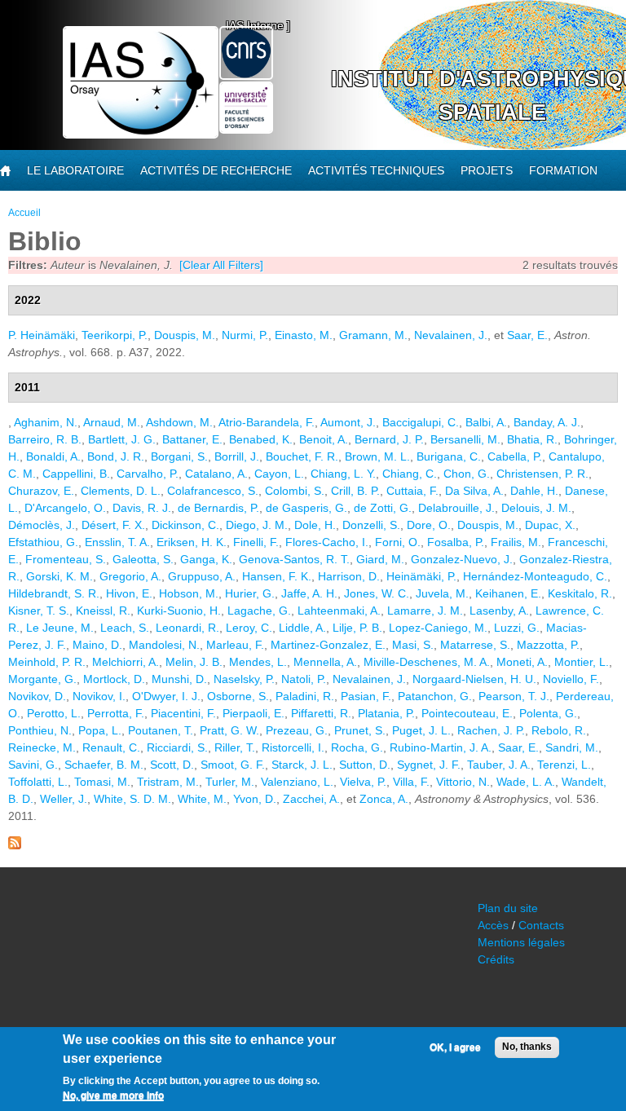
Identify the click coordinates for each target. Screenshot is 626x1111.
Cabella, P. (514, 456)
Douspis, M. (184, 335)
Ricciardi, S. (177, 747)
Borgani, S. (179, 456)
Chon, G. (466, 473)
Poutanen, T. (160, 730)
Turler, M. (229, 781)
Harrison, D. (349, 576)
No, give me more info (113, 1095)
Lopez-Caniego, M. (438, 627)
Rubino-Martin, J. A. (441, 747)
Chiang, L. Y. (343, 473)
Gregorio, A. (130, 576)
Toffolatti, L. (38, 781)
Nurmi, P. (245, 335)
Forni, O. (398, 542)
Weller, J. (63, 798)
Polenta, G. (548, 713)
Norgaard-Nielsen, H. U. (474, 679)
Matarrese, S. (475, 644)
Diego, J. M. (257, 524)
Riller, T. (234, 747)
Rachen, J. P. (491, 730)
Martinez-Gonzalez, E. (328, 644)
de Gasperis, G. (306, 507)
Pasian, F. (366, 696)
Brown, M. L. (377, 456)
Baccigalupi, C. (420, 422)
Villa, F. (411, 781)
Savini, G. (33, 764)
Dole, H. (315, 524)
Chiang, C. (409, 473)
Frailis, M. (516, 542)
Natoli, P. (303, 679)
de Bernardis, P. (218, 507)
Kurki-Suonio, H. (179, 610)
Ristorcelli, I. (293, 747)
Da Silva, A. (474, 490)
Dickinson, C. (185, 524)
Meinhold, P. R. (47, 661)
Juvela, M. (442, 593)
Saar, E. (527, 335)
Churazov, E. (41, 490)
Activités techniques (376, 170)
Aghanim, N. (45, 422)
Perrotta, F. (115, 713)
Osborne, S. (238, 696)
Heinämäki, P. (421, 576)
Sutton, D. (364, 764)
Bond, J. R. (115, 456)
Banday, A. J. (547, 422)
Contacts (541, 925)
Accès (493, 925)
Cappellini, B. (76, 473)
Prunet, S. (360, 730)
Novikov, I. (99, 696)
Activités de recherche (216, 170)
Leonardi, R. (187, 627)
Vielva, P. (363, 781)
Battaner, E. (192, 439)
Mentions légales (521, 942)
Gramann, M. (373, 335)
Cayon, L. (279, 473)
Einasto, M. (304, 335)
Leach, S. (124, 627)
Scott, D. (172, 764)
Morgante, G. (42, 679)
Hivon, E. (129, 593)
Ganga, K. (206, 559)
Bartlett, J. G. (122, 439)
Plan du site (508, 908)
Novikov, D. (37, 696)
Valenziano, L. (297, 781)
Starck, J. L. (302, 764)
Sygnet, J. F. (429, 764)
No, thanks (527, 1046)
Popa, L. (99, 730)
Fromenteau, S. (65, 559)
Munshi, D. (179, 679)
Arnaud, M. (111, 422)
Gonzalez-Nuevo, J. (462, 559)
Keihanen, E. (508, 593)
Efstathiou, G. (43, 542)
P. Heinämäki (41, 335)
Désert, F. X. (113, 524)
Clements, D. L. (121, 490)
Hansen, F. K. (276, 576)
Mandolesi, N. (164, 644)
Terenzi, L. (564, 764)
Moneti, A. (522, 661)
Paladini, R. (305, 696)
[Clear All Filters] (221, 264)
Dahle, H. (534, 490)
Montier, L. (581, 661)
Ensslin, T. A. (117, 542)
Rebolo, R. (558, 730)
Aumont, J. (348, 422)
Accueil (24, 212)
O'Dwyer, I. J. (166, 696)
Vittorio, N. (463, 781)
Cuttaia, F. (412, 490)
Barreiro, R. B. (45, 439)
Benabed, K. (261, 439)
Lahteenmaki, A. (339, 610)
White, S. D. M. (132, 798)
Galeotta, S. (143, 559)
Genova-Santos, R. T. (294, 559)
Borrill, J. (236, 456)
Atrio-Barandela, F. (266, 422)
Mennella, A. (325, 661)
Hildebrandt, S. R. (53, 593)
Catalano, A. (216, 473)
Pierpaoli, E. (253, 713)
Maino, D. (97, 644)
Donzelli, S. (371, 524)
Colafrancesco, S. (212, 490)
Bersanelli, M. (465, 439)
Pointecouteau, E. (467, 713)
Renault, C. (111, 747)
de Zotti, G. (383, 507)
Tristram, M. (168, 781)
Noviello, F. (571, 679)
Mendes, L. (258, 661)
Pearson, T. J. (513, 696)
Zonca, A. (383, 798)
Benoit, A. (323, 439)
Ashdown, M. (179, 422)
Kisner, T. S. (38, 610)
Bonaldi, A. (53, 456)
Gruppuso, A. (202, 576)
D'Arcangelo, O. (65, 507)
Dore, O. (429, 524)
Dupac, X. (550, 524)
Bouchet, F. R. (302, 456)
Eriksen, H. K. (191, 542)
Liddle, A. (302, 627)
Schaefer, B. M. (103, 764)
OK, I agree (455, 1047)
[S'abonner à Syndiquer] (14, 845)
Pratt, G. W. (229, 730)
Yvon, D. (254, 798)
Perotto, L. (54, 713)
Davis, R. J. (141, 507)
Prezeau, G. (297, 730)
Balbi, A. (486, 422)
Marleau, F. (235, 644)
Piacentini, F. (183, 713)
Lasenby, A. (499, 610)
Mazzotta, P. (548, 644)
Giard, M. (380, 559)
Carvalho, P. (148, 473)
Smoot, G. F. (233, 764)
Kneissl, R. (103, 610)
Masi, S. (413, 644)
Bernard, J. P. (389, 439)
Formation (563, 170)
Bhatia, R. (532, 439)
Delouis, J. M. (536, 507)
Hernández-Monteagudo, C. (535, 576)
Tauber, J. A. (499, 764)
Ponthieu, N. (40, 730)
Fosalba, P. (455, 542)
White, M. (202, 798)
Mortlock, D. (114, 679)
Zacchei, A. (311, 798)
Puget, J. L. (421, 730)
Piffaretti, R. (321, 713)
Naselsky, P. (244, 679)
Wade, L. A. (525, 781)
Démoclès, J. (41, 524)
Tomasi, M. (102, 781)
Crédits (496, 959)
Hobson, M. (188, 593)
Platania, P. (386, 713)
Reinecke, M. (42, 747)
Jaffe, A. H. (309, 593)
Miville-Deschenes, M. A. (427, 661)
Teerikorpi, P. (115, 335)
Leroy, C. (249, 627)
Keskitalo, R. (580, 593)
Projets (487, 170)
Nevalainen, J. (450, 335)
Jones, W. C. (376, 593)
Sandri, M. (571, 747)
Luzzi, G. (517, 627)
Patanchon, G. (435, 696)
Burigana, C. (449, 456)
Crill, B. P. (355, 490)
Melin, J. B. (194, 661)
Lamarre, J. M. (425, 610)
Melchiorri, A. (125, 661)
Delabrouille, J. (456, 507)
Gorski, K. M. (59, 576)
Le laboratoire (75, 170)
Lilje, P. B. (357, 627)
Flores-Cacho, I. (326, 542)
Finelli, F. (256, 542)
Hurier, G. (250, 593)
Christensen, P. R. (542, 473)
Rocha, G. (357, 747)
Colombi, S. (294, 490)
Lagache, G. (259, 610)
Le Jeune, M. (60, 627)
